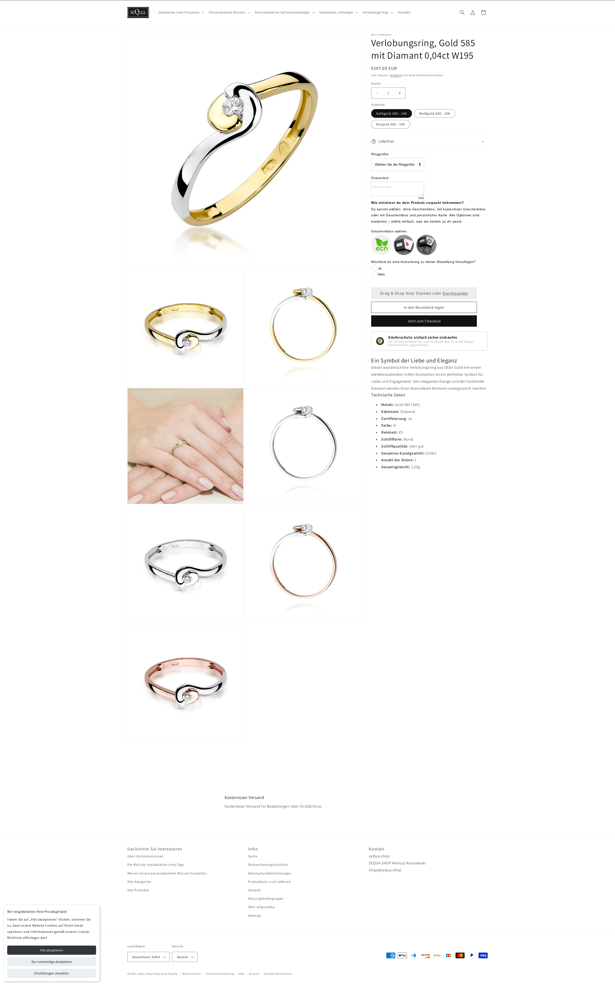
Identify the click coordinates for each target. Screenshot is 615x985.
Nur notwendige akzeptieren (51, 962)
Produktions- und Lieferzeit (269, 881)
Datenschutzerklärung (220, 973)
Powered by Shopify (165, 974)
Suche (253, 856)
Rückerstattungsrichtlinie (268, 865)
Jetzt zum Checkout (424, 321)
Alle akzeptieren (51, 950)
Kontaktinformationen (278, 973)
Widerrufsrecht (191, 973)
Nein (381, 274)
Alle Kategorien (139, 881)
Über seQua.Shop (261, 907)
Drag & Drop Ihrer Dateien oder (424, 293)
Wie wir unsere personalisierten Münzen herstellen (166, 873)
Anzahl (375, 83)
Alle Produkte (138, 890)
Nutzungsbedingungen (265, 898)
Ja (379, 268)
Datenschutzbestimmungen (269, 873)
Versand (395, 75)
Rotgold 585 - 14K (390, 124)
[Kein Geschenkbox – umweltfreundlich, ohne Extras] (381, 245)
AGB (241, 973)
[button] (181, 12)
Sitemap (254, 915)
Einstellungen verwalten (51, 973)
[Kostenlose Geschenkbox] (404, 245)
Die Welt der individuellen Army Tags (155, 865)
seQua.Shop (144, 974)
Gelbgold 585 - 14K (391, 113)
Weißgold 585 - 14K (434, 113)
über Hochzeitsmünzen (145, 856)
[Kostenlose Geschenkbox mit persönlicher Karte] (426, 245)
